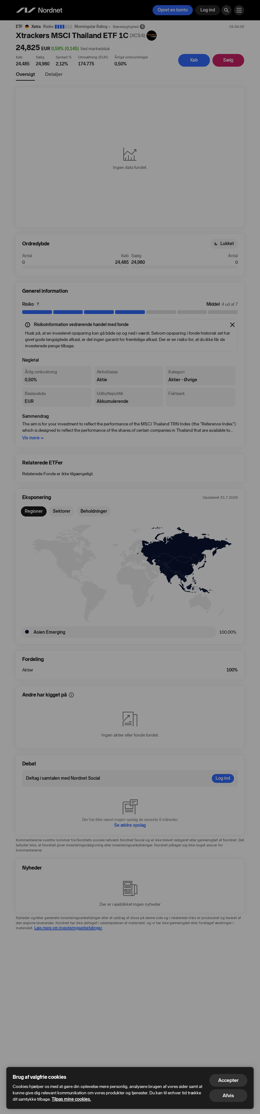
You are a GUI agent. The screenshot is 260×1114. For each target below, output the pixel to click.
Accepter (228, 1080)
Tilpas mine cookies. (71, 1099)
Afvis (228, 1095)
